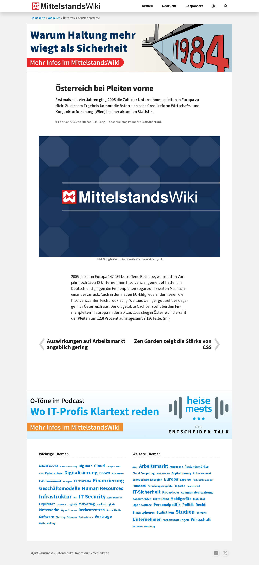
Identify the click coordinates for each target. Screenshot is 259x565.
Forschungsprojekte (160, 486)
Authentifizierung (68, 466)
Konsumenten (114, 497)
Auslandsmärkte (197, 467)
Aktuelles (54, 18)
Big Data (85, 466)
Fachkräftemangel (202, 480)
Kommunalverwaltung (197, 492)
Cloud (99, 466)
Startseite (38, 18)
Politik (188, 505)
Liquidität (47, 504)
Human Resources (102, 488)
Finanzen (139, 486)
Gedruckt (169, 6)
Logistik (72, 504)
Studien (185, 512)
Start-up (60, 517)
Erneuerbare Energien (147, 480)
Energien (67, 481)
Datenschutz (163, 473)
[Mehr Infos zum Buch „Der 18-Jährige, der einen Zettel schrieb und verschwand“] (129, 48)
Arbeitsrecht (48, 466)
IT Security (92, 497)
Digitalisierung (81, 472)
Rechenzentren (91, 510)
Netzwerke (49, 510)
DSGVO (104, 473)
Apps (135, 466)
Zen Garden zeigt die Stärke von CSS (173, 344)
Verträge (103, 516)
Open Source (69, 510)
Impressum (82, 553)
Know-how (170, 492)
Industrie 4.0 (193, 486)
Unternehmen (147, 519)
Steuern (72, 517)
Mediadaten (101, 553)
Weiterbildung (47, 523)
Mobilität (199, 499)
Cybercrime (54, 473)
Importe (179, 486)
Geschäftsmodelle (59, 488)
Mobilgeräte (181, 498)
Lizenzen (61, 504)
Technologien (85, 517)
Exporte (185, 480)
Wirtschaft (201, 519)
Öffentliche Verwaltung (144, 526)
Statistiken (165, 512)
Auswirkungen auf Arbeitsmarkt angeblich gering (86, 344)
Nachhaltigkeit (106, 504)
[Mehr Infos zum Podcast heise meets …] (129, 415)
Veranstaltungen (176, 520)
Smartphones (144, 512)
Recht (200, 505)
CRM (41, 473)
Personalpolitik (167, 505)
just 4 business (43, 553)
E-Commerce (118, 473)
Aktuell (147, 6)
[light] (214, 6)
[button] (226, 6)
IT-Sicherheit (147, 492)
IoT (75, 497)
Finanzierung (108, 480)
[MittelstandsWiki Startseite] (65, 6)
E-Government (50, 481)
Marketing (87, 504)
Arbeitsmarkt (153, 466)
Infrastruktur (55, 497)
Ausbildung (176, 467)
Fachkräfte (82, 481)
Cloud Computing (144, 473)
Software (46, 516)
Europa (171, 479)
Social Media (113, 510)
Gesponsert (194, 6)
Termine (201, 513)
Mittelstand (161, 499)
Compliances (114, 466)
